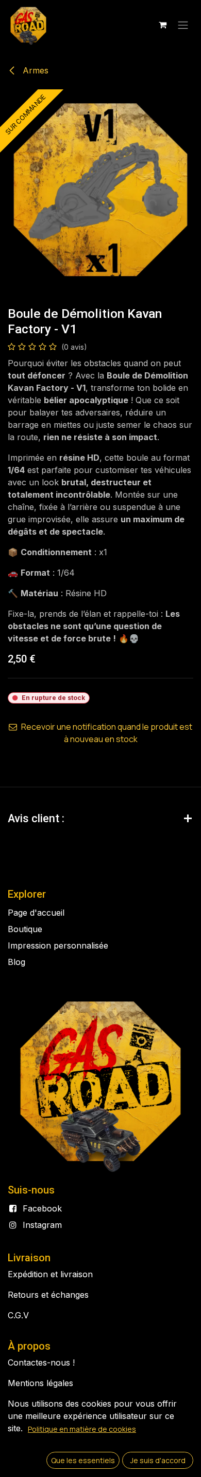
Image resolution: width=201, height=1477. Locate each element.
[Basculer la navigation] (183, 24)
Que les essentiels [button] (83, 1460)
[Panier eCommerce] (162, 24)
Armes (34, 70)
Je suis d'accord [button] (158, 1460)
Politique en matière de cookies (82, 1429)
